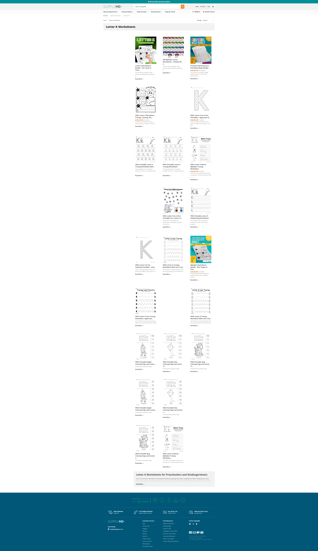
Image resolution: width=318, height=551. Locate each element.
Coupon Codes (146, 538)
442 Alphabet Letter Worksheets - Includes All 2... (172, 62)
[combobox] (157, 7)
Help (144, 523)
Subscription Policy (148, 546)
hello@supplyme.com (116, 529)
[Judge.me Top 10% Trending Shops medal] (183, 500)
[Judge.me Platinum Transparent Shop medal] (162, 500)
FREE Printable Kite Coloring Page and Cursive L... (172, 410)
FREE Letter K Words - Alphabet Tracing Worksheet (198, 167)
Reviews (145, 531)
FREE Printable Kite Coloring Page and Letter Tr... (172, 364)
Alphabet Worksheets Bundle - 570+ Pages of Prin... (198, 267)
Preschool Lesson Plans (169, 533)
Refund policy (146, 544)
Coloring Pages (167, 526)
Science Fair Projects (168, 538)
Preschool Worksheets (169, 536)
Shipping (145, 528)
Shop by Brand (156, 12)
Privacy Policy (203, 536)
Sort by (199, 20)
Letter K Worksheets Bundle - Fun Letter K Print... (143, 68)
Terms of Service (147, 541)
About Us (145, 536)
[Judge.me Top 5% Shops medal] (176, 500)
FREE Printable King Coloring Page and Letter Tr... (199, 364)
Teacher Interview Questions (170, 541)
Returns (145, 533)
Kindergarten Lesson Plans (170, 531)
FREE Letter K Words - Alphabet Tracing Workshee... (171, 456)
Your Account (146, 526)
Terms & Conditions (193, 536)
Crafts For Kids (167, 528)
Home (105, 20)
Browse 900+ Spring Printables (160, 2)
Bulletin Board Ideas (168, 523)
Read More (139, 79)
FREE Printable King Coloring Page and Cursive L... (145, 456)
